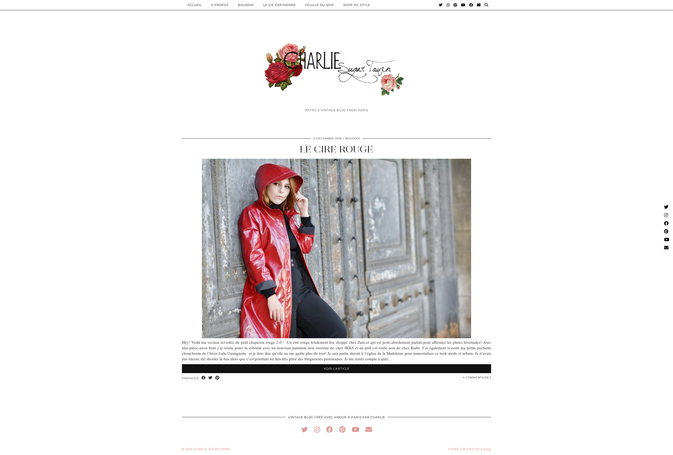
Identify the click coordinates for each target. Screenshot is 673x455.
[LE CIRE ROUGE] (336, 336)
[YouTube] (463, 5)
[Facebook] (471, 5)
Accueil (194, 5)
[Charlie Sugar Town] (336, 66)
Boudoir (246, 5)
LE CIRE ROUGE (336, 149)
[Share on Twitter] (210, 378)
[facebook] (329, 429)
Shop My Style (356, 5)
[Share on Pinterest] (217, 378)
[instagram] (317, 429)
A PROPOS (219, 5)
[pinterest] (342, 429)
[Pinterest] (455, 5)
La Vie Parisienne (279, 5)
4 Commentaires (477, 377)
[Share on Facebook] (203, 378)
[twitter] (304, 429)
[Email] (479, 5)
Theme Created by (469, 449)
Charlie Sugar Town (212, 449)
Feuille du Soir (319, 5)
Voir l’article (336, 369)
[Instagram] (448, 5)
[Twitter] (441, 5)
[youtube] (355, 429)
